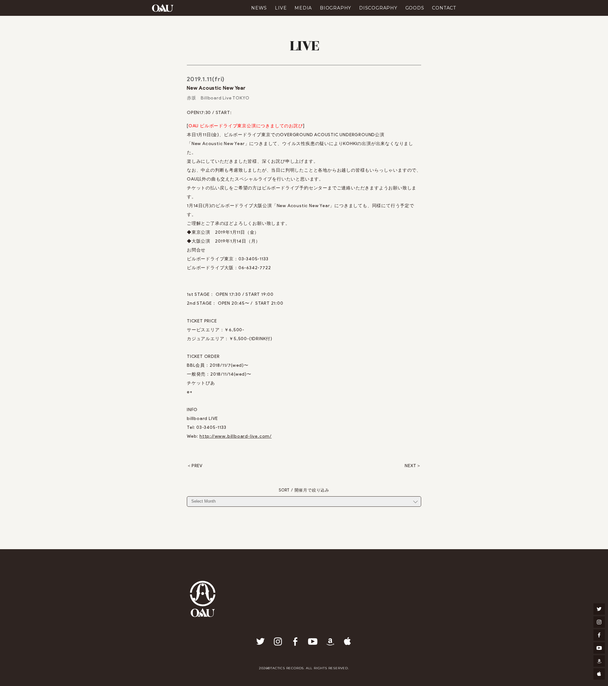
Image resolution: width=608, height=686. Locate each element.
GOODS (414, 8)
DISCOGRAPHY (378, 8)
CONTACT (444, 8)
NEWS (259, 8)
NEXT (410, 466)
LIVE (281, 8)
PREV (197, 466)
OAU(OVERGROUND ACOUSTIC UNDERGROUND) (162, 8)
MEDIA (303, 8)
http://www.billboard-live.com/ (236, 436)
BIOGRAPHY (335, 8)
